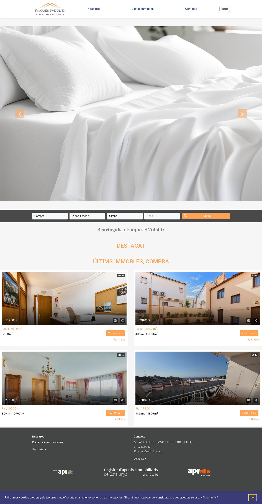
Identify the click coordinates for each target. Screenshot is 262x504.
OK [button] (253, 497)
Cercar (207, 216)
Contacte (139, 458)
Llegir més (38, 449)
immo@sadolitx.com (149, 451)
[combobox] (50, 216)
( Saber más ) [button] (209, 497)
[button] (19, 113)
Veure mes (114, 333)
